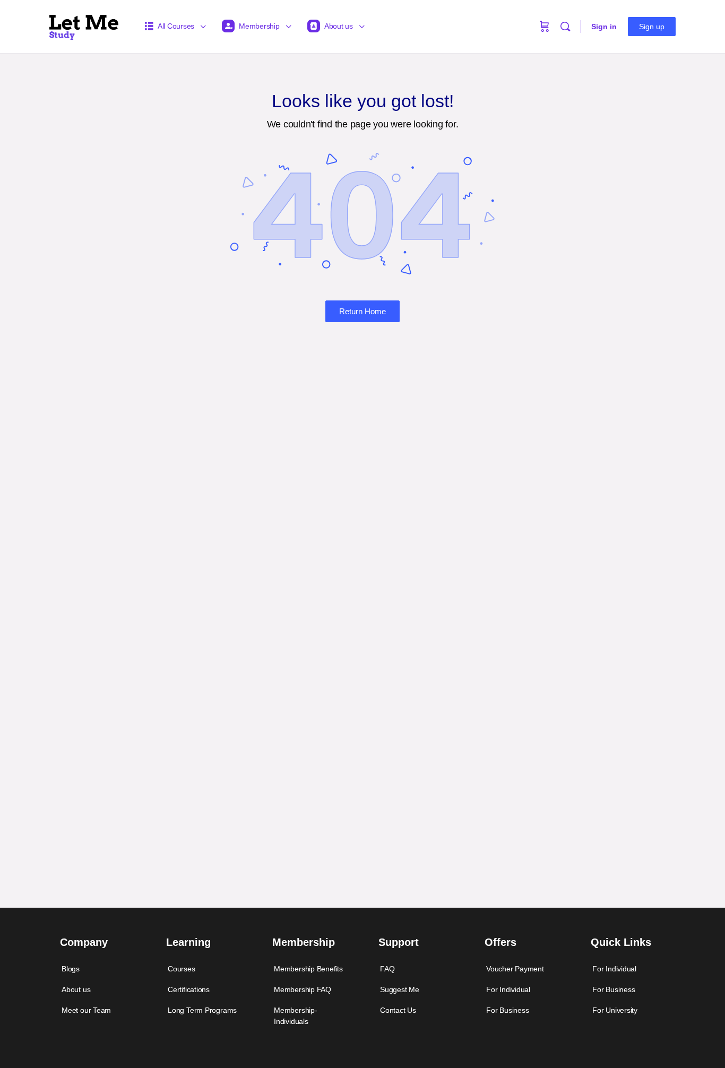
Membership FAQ (302, 989)
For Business (507, 1010)
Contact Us (398, 1010)
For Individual (508, 989)
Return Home (362, 311)
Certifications (189, 989)
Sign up (651, 26)
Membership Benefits (308, 968)
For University (614, 1010)
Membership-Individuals (295, 1016)
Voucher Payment (515, 968)
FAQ (387, 968)
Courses (181, 968)
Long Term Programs (202, 1010)
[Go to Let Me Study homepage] (83, 25)
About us (76, 989)
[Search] (565, 26)
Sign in (604, 26)
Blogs (71, 968)
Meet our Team (86, 1010)
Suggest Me (399, 989)
